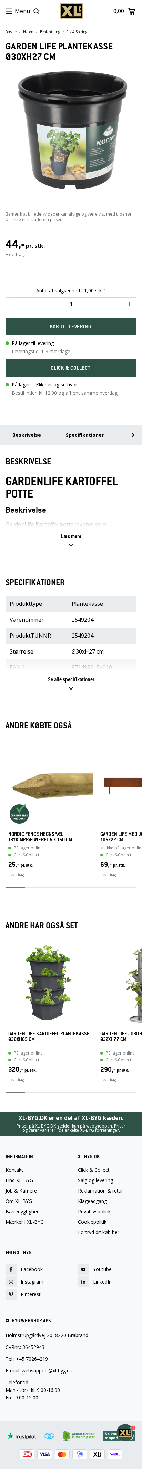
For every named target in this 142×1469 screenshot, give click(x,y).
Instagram (32, 1281)
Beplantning (50, 31)
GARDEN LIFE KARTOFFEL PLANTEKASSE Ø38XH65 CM (49, 1036)
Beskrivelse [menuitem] (26, 434)
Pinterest (31, 1294)
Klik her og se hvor (56, 384)
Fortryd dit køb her (98, 1232)
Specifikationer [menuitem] (85, 434)
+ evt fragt (15, 254)
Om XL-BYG (19, 1201)
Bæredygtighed (23, 1211)
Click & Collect (94, 1170)
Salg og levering (95, 1180)
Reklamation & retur (100, 1190)
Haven (28, 31)
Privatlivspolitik (94, 1211)
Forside (11, 31)
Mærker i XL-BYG (25, 1222)
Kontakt (14, 1170)
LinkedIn (102, 1281)
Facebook (32, 1269)
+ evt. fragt (16, 874)
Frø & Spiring (77, 31)
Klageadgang (92, 1201)
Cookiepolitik (92, 1222)
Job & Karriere (21, 1190)
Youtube (102, 1269)
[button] (12, 304)
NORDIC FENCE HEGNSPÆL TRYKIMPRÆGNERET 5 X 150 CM (40, 836)
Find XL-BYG (19, 1180)
